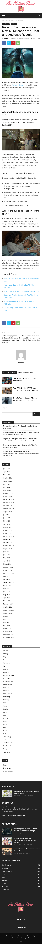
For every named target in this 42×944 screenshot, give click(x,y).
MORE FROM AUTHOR (25, 373)
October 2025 (7, 478)
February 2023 (8, 530)
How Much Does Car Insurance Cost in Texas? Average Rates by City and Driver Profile (21, 433)
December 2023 (8, 499)
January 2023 (7, 533)
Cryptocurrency (8, 675)
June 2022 (6, 555)
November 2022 (8, 539)
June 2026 (6, 469)
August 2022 (7, 549)
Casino (5, 669)
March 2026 (7, 475)
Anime (5, 651)
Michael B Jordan (18, 85)
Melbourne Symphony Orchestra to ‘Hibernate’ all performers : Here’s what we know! (11, 339)
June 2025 (6, 484)
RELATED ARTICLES (9, 373)
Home (4, 20)
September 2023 (8, 509)
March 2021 (7, 601)
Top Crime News (8, 743)
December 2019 (8, 635)
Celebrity (6, 672)
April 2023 (6, 524)
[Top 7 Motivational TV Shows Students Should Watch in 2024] (7, 390)
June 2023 (6, 518)
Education (6, 678)
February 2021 (8, 604)
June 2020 (6, 619)
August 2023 (7, 512)
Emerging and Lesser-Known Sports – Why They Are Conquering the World (20, 446)
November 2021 (8, 576)
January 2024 (7, 496)
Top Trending (7, 746)
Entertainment (11, 20)
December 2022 (8, 536)
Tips (4, 740)
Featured (6, 687)
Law (4, 715)
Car (4, 666)
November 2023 (8, 502)
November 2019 (8, 638)
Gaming (6, 700)
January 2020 (7, 632)
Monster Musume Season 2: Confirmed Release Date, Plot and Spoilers (25, 840)
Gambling (6, 697)
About (7, 936)
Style (5, 734)
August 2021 (7, 585)
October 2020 (7, 607)
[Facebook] (4, 43)
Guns (5, 706)
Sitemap (23, 938)
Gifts (4, 703)
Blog (4, 657)
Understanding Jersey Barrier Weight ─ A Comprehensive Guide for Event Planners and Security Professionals (21, 454)
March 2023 (7, 527)
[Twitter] (9, 43)
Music (5, 724)
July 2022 (6, 552)
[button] (3, 15)
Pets (4, 727)
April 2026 (6, 472)
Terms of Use (15, 938)
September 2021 (8, 582)
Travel (5, 749)
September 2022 (8, 546)
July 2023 (6, 515)
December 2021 (8, 573)
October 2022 (7, 542)
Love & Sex (6, 718)
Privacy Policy (31, 936)
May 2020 (6, 622)
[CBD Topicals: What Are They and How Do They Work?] (7, 793)
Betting (5, 654)
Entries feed (7, 768)
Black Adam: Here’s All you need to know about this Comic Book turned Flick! (31, 338)
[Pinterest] (13, 43)
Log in (5, 765)
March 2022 (7, 564)
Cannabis (6, 663)
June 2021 (6, 592)
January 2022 (7, 570)
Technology (7, 737)
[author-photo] (21, 360)
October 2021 (7, 579)
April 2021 (6, 598)
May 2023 (6, 521)
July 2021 (6, 589)
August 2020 (7, 613)
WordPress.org (8, 771)
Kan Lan (6, 38)
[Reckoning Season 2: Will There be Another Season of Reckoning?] (7, 831)
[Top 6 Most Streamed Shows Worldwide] (7, 380)
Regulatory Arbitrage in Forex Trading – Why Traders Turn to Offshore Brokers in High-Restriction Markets (20, 440)
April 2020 (6, 625)
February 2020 (8, 628)
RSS (29, 938)
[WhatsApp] (18, 43)
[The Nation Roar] (21, 6)
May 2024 (6, 487)
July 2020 (6, 616)
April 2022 (6, 561)
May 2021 (6, 595)
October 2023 (7, 506)
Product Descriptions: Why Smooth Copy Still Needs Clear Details (20, 427)
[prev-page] (3, 408)
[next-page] (6, 408)
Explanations (7, 684)
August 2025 (7, 481)
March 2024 (7, 490)
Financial (6, 691)
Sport (5, 730)
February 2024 (8, 493)
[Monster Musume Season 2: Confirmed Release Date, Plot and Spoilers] (7, 841)
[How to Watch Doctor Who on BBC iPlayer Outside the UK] (7, 400)
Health (5, 709)
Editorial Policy (21, 936)
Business (6, 660)
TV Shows (20, 20)
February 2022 (8, 567)
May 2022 (6, 558)
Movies (5, 721)
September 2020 (8, 610)
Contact (13, 936)
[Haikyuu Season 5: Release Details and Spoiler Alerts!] (7, 851)
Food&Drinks (7, 694)
